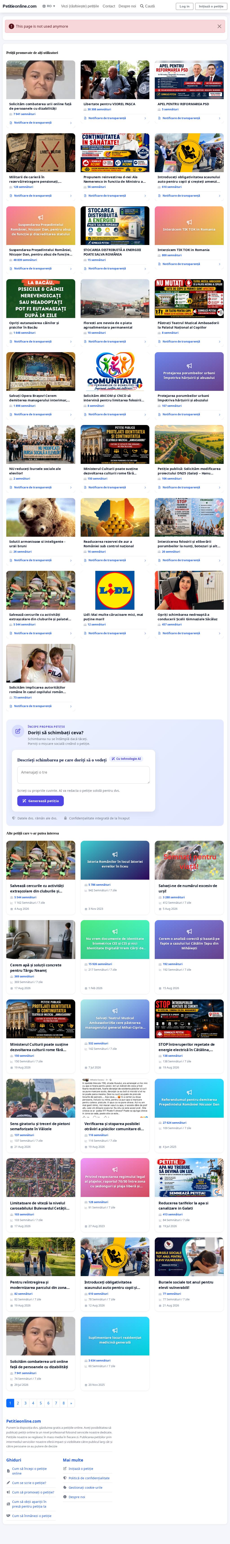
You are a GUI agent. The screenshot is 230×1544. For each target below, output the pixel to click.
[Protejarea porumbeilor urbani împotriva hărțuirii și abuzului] (189, 386)
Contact (109, 6)
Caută (150, 6)
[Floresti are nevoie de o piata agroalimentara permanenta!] (115, 313)
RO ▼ (51, 6)
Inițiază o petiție (211, 6)
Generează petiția (43, 801)
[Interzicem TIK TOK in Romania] (189, 237)
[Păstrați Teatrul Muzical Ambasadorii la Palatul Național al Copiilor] (189, 313)
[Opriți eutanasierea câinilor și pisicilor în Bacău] (40, 313)
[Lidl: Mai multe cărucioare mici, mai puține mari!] (115, 605)
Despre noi (127, 6)
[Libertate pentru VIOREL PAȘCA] (115, 91)
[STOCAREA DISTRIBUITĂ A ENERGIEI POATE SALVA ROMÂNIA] (115, 240)
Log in (185, 6)
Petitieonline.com (20, 6)
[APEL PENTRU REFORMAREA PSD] (189, 91)
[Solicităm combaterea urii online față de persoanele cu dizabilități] (40, 94)
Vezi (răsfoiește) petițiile (80, 6)
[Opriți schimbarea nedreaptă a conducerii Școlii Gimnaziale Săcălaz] (189, 604)
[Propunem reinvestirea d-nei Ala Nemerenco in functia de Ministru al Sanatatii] (115, 167)
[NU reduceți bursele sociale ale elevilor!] (40, 458)
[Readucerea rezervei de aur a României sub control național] (115, 532)
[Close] (219, 26)
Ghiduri (13, 1460)
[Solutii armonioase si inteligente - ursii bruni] (40, 531)
